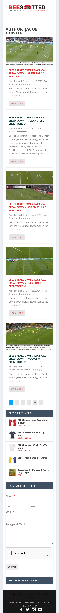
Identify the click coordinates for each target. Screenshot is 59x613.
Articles (12, 131)
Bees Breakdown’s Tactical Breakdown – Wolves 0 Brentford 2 (27, 359)
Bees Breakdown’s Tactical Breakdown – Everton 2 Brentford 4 (27, 283)
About (46, 602)
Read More (16, 103)
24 (35, 402)
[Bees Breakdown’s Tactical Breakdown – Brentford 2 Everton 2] (29, 51)
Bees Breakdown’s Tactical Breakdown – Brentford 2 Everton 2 (27, 73)
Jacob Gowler (23, 81)
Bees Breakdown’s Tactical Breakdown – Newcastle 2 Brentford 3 (27, 121)
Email (10, 511)
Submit (12, 566)
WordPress (29, 598)
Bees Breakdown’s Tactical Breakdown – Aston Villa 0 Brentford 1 (27, 207)
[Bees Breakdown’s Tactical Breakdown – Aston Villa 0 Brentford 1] (29, 185)
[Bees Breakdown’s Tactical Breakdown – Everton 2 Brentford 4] (29, 261)
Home (11, 602)
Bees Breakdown (23, 370)
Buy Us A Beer (29, 605)
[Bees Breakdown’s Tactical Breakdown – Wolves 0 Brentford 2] (29, 337)
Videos (19, 602)
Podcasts (29, 602)
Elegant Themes (29, 594)
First (8, 506)
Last (33, 506)
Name (10, 496)
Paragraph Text (15, 524)
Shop (38, 602)
